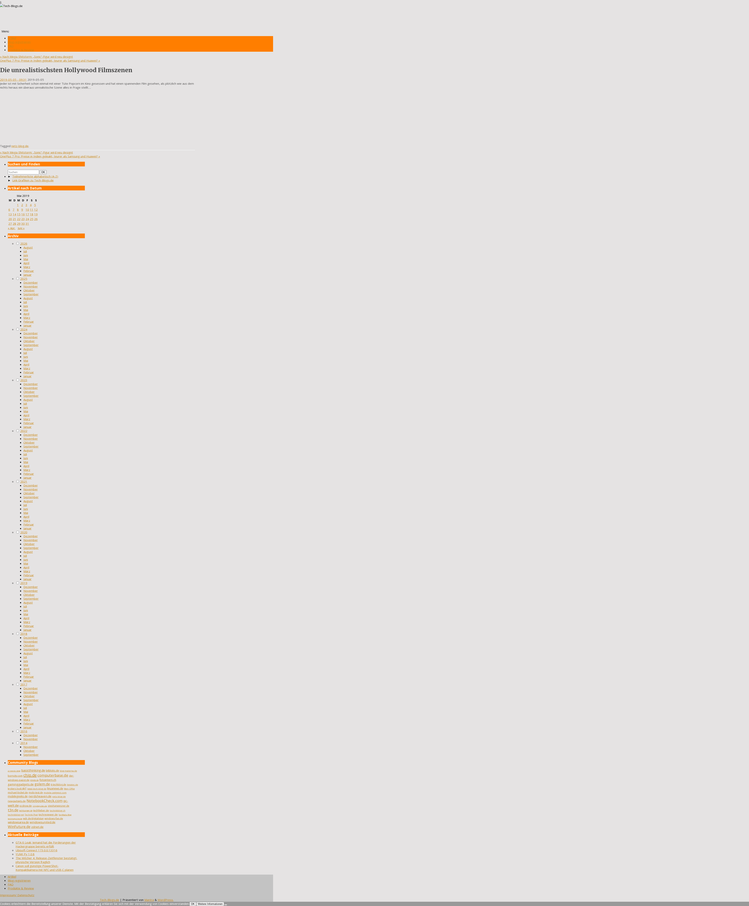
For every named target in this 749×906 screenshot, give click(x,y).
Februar (28, 271)
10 (27, 209)
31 (27, 224)
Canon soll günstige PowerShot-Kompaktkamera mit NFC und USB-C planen (45, 868)
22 (18, 219)
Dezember (30, 282)
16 (23, 214)
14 (14, 214)
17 (27, 214)
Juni (25, 255)
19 (36, 214)
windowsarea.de (18, 822)
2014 (23, 743)
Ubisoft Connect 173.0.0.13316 (36, 850)
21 (14, 219)
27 (10, 224)
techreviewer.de (48, 814)
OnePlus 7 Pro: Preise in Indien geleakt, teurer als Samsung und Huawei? (50, 60)
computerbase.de (52, 775)
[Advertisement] (97, 116)
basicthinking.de (33, 770)
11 (31, 209)
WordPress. (166, 900)
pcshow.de (26, 805)
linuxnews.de (55, 788)
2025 (23, 279)
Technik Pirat (31, 814)
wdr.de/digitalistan (33, 818)
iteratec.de (72, 784)
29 (18, 224)
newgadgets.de (17, 801)
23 (23, 219)
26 (36, 219)
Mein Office (69, 788)
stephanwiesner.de (58, 805)
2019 (23, 583)
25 (31, 219)
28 (14, 224)
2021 (23, 481)
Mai (25, 259)
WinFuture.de (19, 826)
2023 (23, 380)
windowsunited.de (42, 822)
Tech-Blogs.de (109, 900)
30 (23, 224)
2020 (23, 532)
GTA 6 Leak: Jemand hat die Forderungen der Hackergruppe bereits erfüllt (46, 844)
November (30, 286)
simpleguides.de (40, 806)
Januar (27, 275)
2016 (23, 731)
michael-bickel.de (18, 792)
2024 (23, 329)
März (26, 267)
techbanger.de (25, 810)
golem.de (42, 784)
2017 (23, 684)
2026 (23, 243)
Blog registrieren (19, 42)
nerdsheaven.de (39, 796)
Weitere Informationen (210, 903)
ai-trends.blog (14, 771)
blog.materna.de (68, 770)
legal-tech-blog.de (36, 788)
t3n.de (13, 810)
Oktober (29, 290)
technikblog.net (16, 814)
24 (27, 219)
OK (44, 172)
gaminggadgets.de (21, 784)
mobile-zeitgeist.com (55, 792)
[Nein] (225, 904)
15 (18, 214)
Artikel (12, 38)
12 (36, 209)
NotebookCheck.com (45, 800)
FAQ (10, 46)
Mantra (149, 900)
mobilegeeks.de (18, 796)
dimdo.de (34, 780)
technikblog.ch (57, 810)
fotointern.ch (47, 780)
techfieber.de (41, 810)
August (28, 247)
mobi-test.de (36, 792)
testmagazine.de (15, 818)
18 (31, 214)
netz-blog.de (19, 146)
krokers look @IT (17, 788)
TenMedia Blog (65, 815)
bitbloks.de (52, 770)
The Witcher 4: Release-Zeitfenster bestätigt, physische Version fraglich (46, 860)
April (26, 263)
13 (10, 214)
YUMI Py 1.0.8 (25, 854)
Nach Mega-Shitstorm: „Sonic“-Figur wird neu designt (36, 57)
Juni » (21, 228)
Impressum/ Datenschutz (17, 895)
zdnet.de (37, 827)
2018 (23, 634)
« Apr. (11, 228)
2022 (23, 431)
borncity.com (15, 775)
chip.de (30, 775)
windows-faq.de (53, 818)
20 (10, 219)
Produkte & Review (21, 50)
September (31, 294)
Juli (25, 251)
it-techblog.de (58, 784)
